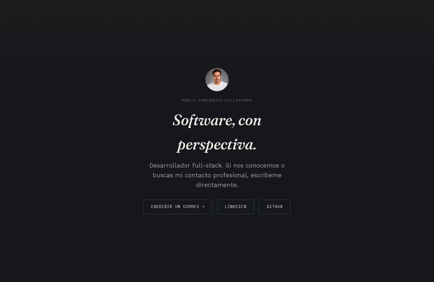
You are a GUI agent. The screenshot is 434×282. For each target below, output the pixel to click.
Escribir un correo (178, 206)
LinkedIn (235, 206)
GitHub (275, 206)
